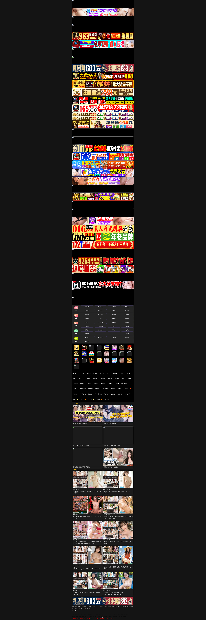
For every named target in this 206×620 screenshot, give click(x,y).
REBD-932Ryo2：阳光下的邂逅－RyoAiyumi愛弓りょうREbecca (118, 517)
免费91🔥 (75, 399)
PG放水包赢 (102, 378)
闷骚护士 (127, 326)
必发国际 (116, 383)
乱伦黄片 (89, 383)
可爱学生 (114, 322)
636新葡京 (106, 389)
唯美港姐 (114, 314)
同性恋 (127, 333)
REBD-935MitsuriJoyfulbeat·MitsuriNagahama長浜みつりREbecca (87, 568)
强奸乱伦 (100, 307)
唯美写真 (114, 330)
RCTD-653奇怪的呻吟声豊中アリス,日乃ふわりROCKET (87, 517)
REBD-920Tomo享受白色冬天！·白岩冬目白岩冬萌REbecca (87, 492)
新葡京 (74, 378)
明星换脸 (100, 326)
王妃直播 (82, 383)
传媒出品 (87, 333)
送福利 (129, 373)
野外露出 (127, 318)
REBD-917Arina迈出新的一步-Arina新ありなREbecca (117, 542)
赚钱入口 (107, 399)
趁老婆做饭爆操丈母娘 (80, 424)
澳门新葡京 (124, 383)
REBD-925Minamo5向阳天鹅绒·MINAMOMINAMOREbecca (113, 593)
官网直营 (95, 373)
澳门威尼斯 (127, 394)
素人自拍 (127, 310)
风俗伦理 (127, 337)
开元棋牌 (88, 373)
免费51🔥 (120, 389)
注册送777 (122, 373)
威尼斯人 (75, 373)
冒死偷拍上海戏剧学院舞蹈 (112, 445)
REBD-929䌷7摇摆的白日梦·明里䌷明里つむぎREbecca (118, 568)
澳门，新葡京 (98, 394)
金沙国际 (90, 394)
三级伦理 (87, 310)
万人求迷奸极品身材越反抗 (81, 467)
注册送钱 (115, 373)
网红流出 (114, 318)
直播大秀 (120, 394)
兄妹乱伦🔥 (91, 399)
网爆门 (127, 330)
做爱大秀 (113, 394)
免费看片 (106, 394)
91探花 (100, 318)
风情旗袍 (87, 326)
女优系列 (100, 322)
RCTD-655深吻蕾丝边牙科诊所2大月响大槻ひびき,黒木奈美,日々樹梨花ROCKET (87, 542)
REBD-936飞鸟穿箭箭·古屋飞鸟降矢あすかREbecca (117, 492)
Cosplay (114, 310)
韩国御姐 (100, 314)
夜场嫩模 (110, 383)
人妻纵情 (114, 337)
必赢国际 (88, 378)
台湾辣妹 (87, 314)
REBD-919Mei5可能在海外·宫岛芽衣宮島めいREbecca (87, 593)
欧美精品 (114, 307)
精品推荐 (87, 307)
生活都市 (87, 337)
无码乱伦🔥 (128, 389)
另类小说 (87, 341)
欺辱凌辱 (87, 318)
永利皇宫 (90, 389)
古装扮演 (87, 322)
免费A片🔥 (83, 399)
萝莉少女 (127, 307)
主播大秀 (75, 383)
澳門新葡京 (83, 389)
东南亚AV (127, 314)
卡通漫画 (87, 330)
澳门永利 (102, 373)
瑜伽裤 (113, 326)
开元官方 (75, 394)
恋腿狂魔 (127, 322)
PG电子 (108, 373)
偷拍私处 (96, 383)
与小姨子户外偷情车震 (111, 424)
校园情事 (100, 337)
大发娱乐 (75, 389)
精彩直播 (117, 378)
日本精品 (100, 310)
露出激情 (100, 330)
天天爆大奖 (83, 394)
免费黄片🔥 (99, 399)
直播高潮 (110, 378)
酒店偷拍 (130, 378)
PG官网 (82, 373)
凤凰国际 (95, 378)
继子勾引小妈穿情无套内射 (81, 445)
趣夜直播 (103, 383)
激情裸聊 (113, 389)
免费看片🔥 (98, 389)
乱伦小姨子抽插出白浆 (111, 467)
